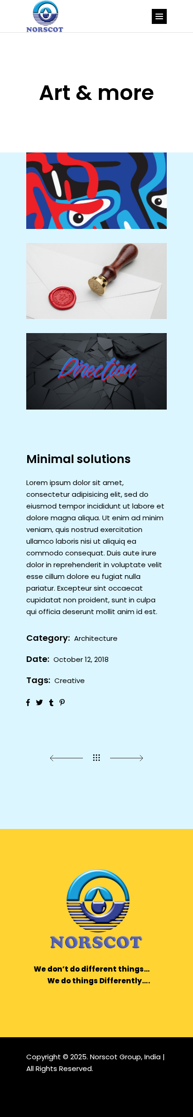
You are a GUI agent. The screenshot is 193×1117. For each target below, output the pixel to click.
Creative (69, 680)
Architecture (96, 638)
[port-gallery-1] (96, 190)
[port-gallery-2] (96, 281)
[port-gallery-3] (96, 371)
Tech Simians (98, 1091)
